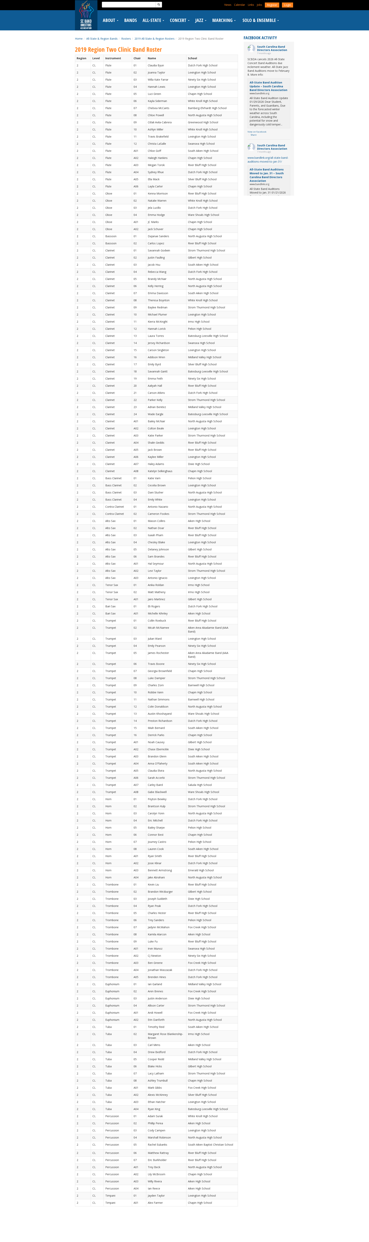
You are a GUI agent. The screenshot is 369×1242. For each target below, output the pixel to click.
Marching (223, 20)
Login (287, 5)
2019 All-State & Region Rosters (155, 38)
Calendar (239, 5)
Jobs (259, 5)
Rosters (126, 38)
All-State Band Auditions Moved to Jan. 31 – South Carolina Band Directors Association (267, 175)
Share (254, 134)
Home (79, 38)
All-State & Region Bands (102, 38)
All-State (152, 20)
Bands (130, 20)
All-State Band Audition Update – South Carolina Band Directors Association (268, 86)
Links (251, 5)
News (227, 5)
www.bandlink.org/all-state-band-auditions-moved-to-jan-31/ (268, 159)
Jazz (199, 20)
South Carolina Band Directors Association (272, 48)
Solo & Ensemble (259, 20)
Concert (179, 20)
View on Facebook (257, 131)
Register (272, 5)
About (109, 20)
